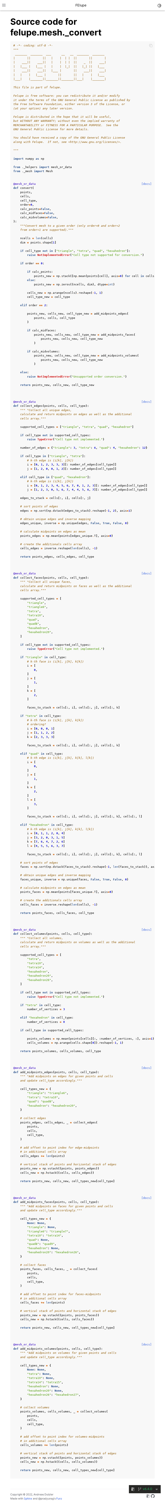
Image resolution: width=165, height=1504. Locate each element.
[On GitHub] (153, 1496)
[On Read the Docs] (148, 1496)
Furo (59, 1498)
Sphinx (28, 1498)
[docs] (146, 183)
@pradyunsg (46, 1498)
